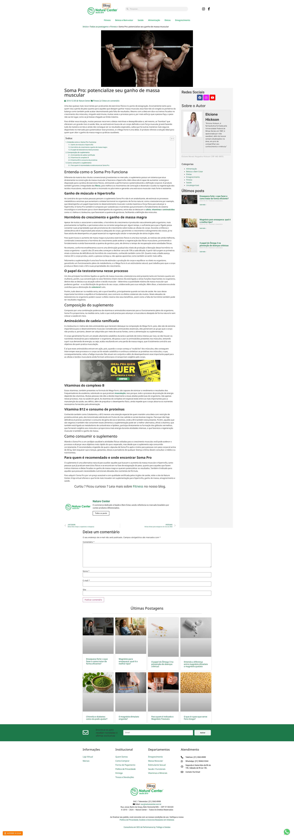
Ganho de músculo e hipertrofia (82, 145)
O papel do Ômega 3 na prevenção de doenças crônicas (214, 244)
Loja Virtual (88, 756)
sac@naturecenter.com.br (151, 804)
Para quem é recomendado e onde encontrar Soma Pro (90, 165)
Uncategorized (192, 185)
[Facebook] (200, 97)
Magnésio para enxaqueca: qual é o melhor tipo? (128, 661)
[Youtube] (212, 97)
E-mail (86, 580)
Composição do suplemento (78, 152)
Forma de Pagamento (125, 765)
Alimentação (154, 20)
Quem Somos (121, 756)
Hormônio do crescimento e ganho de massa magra (89, 147)
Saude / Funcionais (156, 769)
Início (85, 26)
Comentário (88, 542)
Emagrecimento (182, 20)
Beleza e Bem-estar (124, 20)
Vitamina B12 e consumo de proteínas (84, 160)
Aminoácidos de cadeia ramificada (83, 155)
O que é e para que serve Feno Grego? (195, 717)
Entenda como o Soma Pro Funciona (81, 142)
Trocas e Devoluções (124, 777)
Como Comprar (122, 761)
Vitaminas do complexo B (80, 157)
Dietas (168, 20)
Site (84, 590)
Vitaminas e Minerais (157, 773)
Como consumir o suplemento (79, 163)
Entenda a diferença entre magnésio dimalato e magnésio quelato (196, 664)
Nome (86, 571)
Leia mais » (203, 204)
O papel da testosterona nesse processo (85, 150)
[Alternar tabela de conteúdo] (170, 139)
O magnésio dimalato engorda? (129, 717)
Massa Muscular (155, 761)
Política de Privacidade (125, 769)
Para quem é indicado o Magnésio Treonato (162, 717)
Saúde (141, 20)
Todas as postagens (99, 26)
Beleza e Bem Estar (194, 171)
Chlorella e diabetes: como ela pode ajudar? (96, 717)
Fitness (107, 20)
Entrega (119, 773)
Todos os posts (101, 513)
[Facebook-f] (209, 9)
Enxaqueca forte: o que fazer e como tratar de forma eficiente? (214, 197)
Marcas (86, 761)
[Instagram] (204, 9)
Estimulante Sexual (157, 765)
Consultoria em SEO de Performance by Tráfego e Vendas (147, 827)
